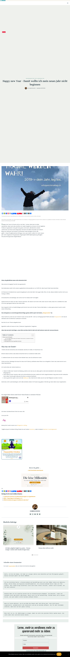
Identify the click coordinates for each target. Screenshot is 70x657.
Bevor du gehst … (8, 339)
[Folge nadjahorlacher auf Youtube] (35, 514)
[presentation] (18, 535)
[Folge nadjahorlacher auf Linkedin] (37, 514)
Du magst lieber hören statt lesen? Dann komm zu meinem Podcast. (20, 338)
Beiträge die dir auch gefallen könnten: (13, 341)
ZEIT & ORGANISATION (39, 78)
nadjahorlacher (32, 88)
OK (59, 654)
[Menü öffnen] (67, 3)
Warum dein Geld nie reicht (46, 548)
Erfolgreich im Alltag (22, 425)
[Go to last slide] (5, 539)
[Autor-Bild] (26, 88)
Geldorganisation (30, 78)
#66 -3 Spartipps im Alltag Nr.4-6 (13, 498)
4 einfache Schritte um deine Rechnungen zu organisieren (19, 496)
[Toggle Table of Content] (32, 335)
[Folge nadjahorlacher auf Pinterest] (40, 514)
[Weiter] (65, 539)
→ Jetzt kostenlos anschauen (35, 470)
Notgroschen (46, 313)
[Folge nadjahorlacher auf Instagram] (33, 514)
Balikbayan (26, 378)
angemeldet (12, 566)
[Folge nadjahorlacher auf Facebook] (30, 514)
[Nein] (68, 654)
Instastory (32, 429)
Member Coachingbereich (50, 429)
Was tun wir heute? (7, 337)
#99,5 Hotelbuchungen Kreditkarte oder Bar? (16, 500)
